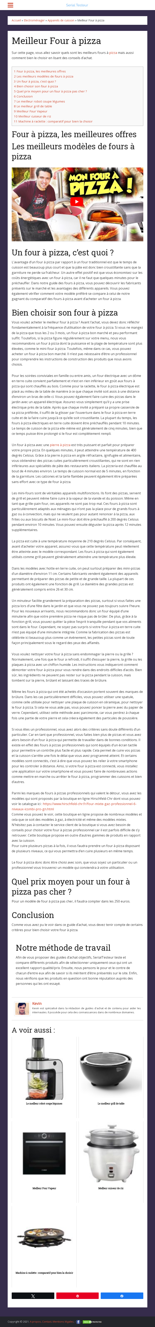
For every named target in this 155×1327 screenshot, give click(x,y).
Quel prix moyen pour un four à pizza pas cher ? (50, 91)
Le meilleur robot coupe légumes (39, 101)
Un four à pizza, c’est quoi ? (35, 81)
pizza (113, 52)
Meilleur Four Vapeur (30, 111)
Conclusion (23, 96)
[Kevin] (22, 1008)
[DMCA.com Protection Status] (92, 1321)
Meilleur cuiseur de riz (32, 116)
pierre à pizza (60, 445)
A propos (35, 1321)
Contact (46, 1321)
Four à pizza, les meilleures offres (40, 71)
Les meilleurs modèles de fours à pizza (43, 76)
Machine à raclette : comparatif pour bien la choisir (53, 121)
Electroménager (34, 20)
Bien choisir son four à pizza (36, 86)
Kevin (37, 1003)
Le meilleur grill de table (33, 106)
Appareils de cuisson (61, 20)
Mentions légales (63, 1321)
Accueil (16, 20)
